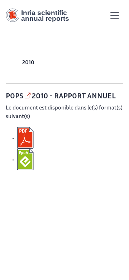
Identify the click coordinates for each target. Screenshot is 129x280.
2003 (64, 71)
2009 (42, 63)
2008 (56, 63)
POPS (14, 96)
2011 (15, 63)
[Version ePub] (26, 159)
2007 (70, 63)
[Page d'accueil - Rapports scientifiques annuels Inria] (40, 15)
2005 (98, 63)
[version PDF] (26, 138)
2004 (112, 63)
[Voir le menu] (115, 15)
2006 (84, 63)
